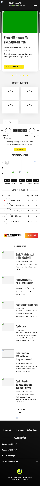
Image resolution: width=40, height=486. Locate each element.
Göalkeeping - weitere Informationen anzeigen (10, 93)
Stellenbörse (8, 430)
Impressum (20, 430)
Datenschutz (32, 430)
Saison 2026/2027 (9, 444)
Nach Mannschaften (10, 461)
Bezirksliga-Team (10, 122)
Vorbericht (20, 149)
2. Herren (22, 122)
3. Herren (32, 122)
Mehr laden (20, 409)
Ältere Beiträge (8, 456)
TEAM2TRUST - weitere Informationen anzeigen (30, 107)
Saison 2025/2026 (9, 450)
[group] (20, 140)
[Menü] (35, 4)
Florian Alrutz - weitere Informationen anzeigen (10, 107)
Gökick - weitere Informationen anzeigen (30, 93)
